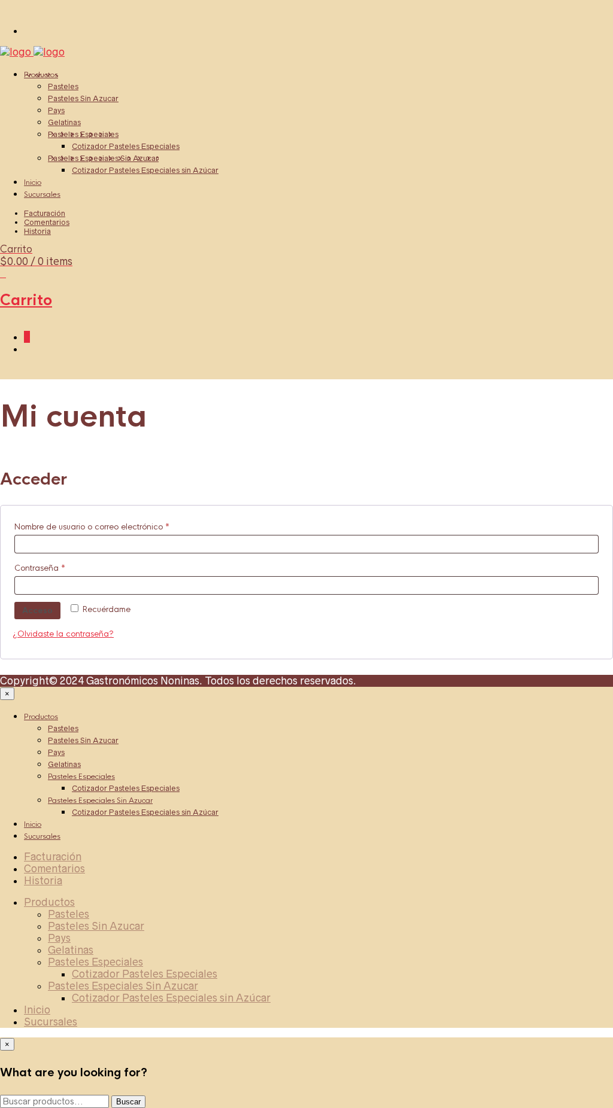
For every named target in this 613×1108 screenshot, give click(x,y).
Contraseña (60, 567)
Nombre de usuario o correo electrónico (112, 526)
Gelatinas (64, 122)
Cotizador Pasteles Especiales (126, 146)
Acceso (37, 610)
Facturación (44, 213)
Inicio (32, 182)
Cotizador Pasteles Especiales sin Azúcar (145, 170)
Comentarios (46, 222)
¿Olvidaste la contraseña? (63, 634)
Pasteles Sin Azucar (83, 98)
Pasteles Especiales (83, 134)
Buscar (128, 1101)
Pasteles (63, 86)
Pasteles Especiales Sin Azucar (103, 158)
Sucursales (42, 194)
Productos (41, 75)
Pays (56, 110)
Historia (37, 231)
